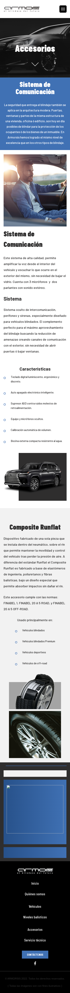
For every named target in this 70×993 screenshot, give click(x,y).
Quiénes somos (35, 894)
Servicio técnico (35, 940)
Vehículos (35, 906)
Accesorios (35, 929)
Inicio (35, 883)
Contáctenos (35, 954)
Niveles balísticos (35, 917)
